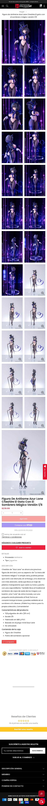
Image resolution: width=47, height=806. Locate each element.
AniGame (18, 557)
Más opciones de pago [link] (23, 530)
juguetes (13, 560)
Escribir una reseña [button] (23, 729)
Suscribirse (37, 751)
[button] (3, 6)
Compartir (9, 642)
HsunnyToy (34, 796)
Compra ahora (34, 1)
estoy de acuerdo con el (15, 534)
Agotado (23, 518)
